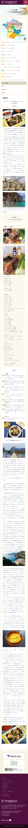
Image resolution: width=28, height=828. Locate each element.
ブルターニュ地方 (7, 54)
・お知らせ (3, 778)
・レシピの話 (4, 783)
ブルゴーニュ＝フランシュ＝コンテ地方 (12, 67)
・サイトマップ (4, 793)
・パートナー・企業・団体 (7, 791)
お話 (4, 92)
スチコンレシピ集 (8, 721)
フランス (5, 86)
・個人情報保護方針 (5, 795)
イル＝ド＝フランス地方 (8, 45)
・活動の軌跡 (4, 785)
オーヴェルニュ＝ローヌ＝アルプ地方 (11, 70)
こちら (13, 719)
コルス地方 (5, 83)
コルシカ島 (10, 130)
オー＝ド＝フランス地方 (8, 48)
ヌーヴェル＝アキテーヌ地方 (9, 73)
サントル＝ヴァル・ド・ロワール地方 (11, 61)
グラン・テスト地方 (7, 64)
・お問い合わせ (4, 787)
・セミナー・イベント (6, 779)
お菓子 (4, 89)
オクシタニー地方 (7, 76)
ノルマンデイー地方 (7, 51)
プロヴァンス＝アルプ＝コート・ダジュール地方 (13, 80)
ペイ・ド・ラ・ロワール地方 (9, 57)
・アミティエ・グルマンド (7, 781)
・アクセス (3, 789)
